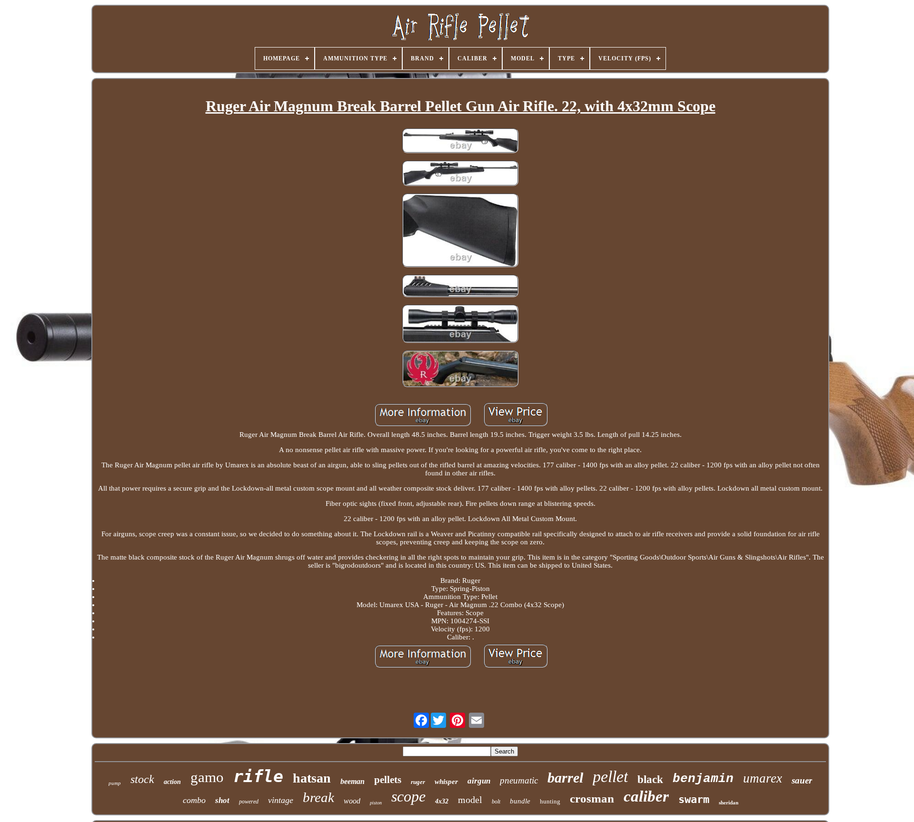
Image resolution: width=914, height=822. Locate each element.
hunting (550, 801)
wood (352, 801)
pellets (387, 779)
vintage (280, 800)
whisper (446, 781)
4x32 (441, 801)
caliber (646, 796)
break (318, 797)
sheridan (728, 802)
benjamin (703, 779)
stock (142, 779)
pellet (610, 776)
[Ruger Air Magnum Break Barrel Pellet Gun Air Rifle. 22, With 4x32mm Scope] (460, 142)
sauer (802, 780)
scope (408, 796)
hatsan (312, 778)
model (470, 799)
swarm (693, 799)
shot (222, 800)
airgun (478, 780)
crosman (592, 798)
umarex (762, 778)
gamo (207, 777)
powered (248, 801)
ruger (418, 781)
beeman (352, 781)
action (172, 781)
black (650, 779)
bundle (520, 801)
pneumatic (519, 780)
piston (376, 802)
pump (115, 783)
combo (194, 800)
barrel (565, 777)
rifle (258, 776)
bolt (496, 801)
